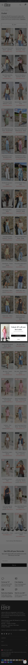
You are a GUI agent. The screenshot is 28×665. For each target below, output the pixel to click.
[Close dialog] (26, 324)
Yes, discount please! (18, 335)
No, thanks (18, 339)
